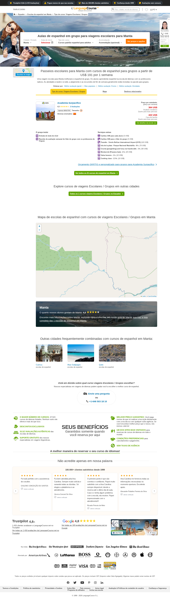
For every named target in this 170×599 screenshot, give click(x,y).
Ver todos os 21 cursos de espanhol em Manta (95, 173)
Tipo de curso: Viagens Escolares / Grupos (68, 91)
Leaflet (144, 296)
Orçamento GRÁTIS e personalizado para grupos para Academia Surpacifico (116, 164)
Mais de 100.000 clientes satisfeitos (95, 3)
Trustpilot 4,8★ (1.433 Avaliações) (26, 3)
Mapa (105, 91)
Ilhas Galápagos (74, 365)
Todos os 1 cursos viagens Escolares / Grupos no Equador (95, 194)
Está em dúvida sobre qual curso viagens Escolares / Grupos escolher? (96, 383)
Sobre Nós (71, 588)
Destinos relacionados (132, 91)
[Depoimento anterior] (15, 491)
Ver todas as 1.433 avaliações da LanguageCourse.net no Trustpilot (35, 531)
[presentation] (52, 117)
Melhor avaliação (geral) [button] (73, 86)
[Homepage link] (14, 14)
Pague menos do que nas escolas (60, 3)
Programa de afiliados (76, 590)
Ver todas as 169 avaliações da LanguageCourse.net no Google (84, 526)
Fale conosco (85, 588)
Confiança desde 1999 (125, 3)
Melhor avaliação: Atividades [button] (129, 86)
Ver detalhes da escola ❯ (146, 123)
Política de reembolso (31, 588)
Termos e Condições (10, 588)
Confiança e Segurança (158, 588)
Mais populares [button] (89, 86)
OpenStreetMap (152, 296)
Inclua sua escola (96, 590)
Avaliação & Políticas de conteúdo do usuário (126, 588)
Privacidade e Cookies (53, 588)
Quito (101, 365)
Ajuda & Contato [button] (19, 9)
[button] (146, 10)
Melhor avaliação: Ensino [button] (107, 86)
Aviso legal (99, 588)
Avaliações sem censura (151, 3)
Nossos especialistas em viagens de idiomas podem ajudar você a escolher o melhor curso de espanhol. (96, 386)
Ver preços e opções (136, 41)
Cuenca (39, 365)
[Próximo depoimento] (154, 491)
